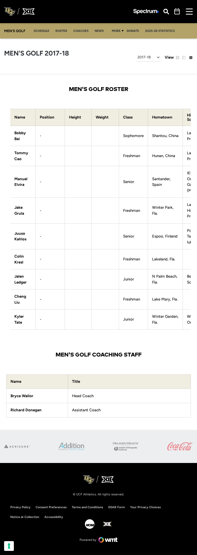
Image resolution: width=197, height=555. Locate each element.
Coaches (80, 31)
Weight (102, 117)
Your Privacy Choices (145, 507)
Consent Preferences (51, 507)
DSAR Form (116, 507)
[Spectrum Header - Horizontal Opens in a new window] (146, 11)
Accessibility (53, 517)
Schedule (41, 31)
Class (128, 117)
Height (75, 117)
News (99, 31)
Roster (61, 31)
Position (47, 117)
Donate (133, 31)
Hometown (162, 117)
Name (19, 117)
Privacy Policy (20, 507)
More (116, 31)
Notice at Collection (24, 517)
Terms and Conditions (87, 507)
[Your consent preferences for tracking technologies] (9, 546)
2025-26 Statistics (160, 31)
